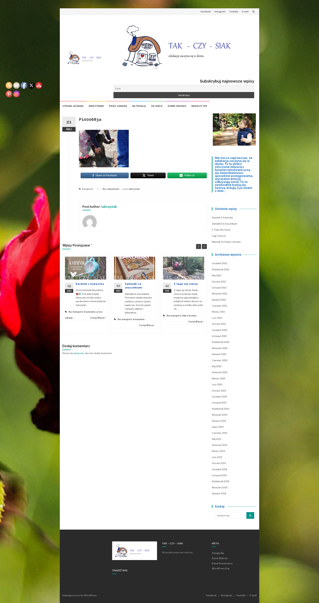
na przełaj (139, 106)
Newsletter (199, 106)
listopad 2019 (219, 402)
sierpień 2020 (219, 354)
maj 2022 (216, 275)
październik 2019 (220, 408)
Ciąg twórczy (219, 235)
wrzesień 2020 (219, 348)
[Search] (250, 515)
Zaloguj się (218, 553)
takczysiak (134, 189)
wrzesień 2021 (219, 293)
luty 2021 (217, 317)
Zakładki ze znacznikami (224, 223)
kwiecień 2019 (219, 445)
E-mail (245, 11)
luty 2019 (217, 457)
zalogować (78, 353)
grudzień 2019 (219, 396)
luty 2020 (217, 384)
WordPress (90, 595)
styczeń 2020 (219, 390)
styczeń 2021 (219, 323)
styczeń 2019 (219, 463)
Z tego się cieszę (186, 283)
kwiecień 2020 (219, 372)
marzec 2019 (218, 451)
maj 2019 (216, 439)
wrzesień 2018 (219, 487)
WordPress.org (220, 568)
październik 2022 (220, 269)
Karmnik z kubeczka (90, 283)
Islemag (66, 595)
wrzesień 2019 (219, 414)
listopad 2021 (219, 287)
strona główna (73, 106)
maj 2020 (216, 366)
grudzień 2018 (219, 469)
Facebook (206, 11)
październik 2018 (220, 481)
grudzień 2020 (219, 330)
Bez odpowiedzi (111, 189)
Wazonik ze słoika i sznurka (226, 241)
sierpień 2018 (219, 493)
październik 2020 (220, 342)
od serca (156, 106)
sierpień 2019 (219, 420)
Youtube (233, 11)
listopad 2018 (219, 475)
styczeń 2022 (219, 281)
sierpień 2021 (219, 299)
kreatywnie (96, 106)
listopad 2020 (219, 336)
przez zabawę (118, 106)
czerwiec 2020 (219, 360)
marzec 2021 (218, 311)
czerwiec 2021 (219, 305)
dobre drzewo (177, 106)
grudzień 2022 (219, 263)
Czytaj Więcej (97, 317)
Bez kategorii (76, 311)
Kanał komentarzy (222, 563)
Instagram (219, 11)
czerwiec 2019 (219, 432)
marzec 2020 (218, 378)
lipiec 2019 (218, 426)
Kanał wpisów (220, 558)
